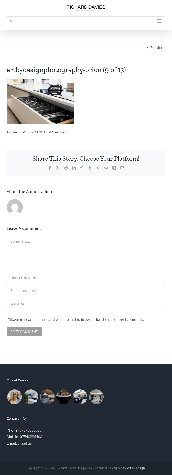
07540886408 (31, 436)
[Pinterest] (98, 168)
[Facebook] (50, 168)
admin (15, 132)
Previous (157, 47)
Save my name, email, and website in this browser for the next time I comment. (77, 319)
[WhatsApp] (82, 168)
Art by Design (136, 468)
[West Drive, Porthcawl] (80, 397)
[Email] (122, 168)
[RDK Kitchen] (31, 397)
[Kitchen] (47, 397)
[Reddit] (66, 168)
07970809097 (30, 430)
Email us (25, 443)
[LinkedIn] (74, 168)
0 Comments (57, 132)
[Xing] (114, 168)
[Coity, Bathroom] (14, 397)
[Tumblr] (90, 168)
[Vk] (106, 168)
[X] (58, 168)
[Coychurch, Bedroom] (96, 397)
